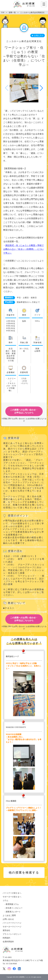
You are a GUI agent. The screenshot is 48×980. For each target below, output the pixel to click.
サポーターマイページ (12, 927)
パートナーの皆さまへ (12, 893)
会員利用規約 (8, 942)
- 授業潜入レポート (12, 912)
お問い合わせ (8, 919)
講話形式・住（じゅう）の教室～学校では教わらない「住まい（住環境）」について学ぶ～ (23, 249)
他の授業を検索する (24, 872)
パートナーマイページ (12, 923)
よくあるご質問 (9, 915)
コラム (5, 901)
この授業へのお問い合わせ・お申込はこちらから (24, 411)
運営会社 (6, 930)
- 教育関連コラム (11, 904)
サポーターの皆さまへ (12, 897)
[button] (41, 88)
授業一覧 (12, 12)
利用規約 (6, 938)
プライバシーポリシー (12, 934)
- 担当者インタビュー (13, 908)
